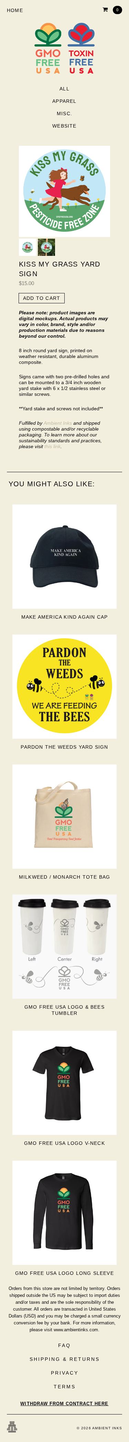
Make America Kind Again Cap (64, 617)
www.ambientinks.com (76, 1329)
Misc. (64, 113)
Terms (65, 1386)
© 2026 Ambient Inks (99, 1428)
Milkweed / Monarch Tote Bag (64, 877)
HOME (15, 10)
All (64, 88)
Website (64, 126)
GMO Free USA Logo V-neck (64, 1143)
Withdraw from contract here (64, 1403)
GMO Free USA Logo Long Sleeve (64, 1273)
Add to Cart (41, 298)
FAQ (64, 1345)
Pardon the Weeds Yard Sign (64, 747)
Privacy (64, 1373)
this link (52, 446)
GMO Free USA (64, 48)
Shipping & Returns (65, 1359)
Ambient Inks (58, 423)
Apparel (64, 101)
